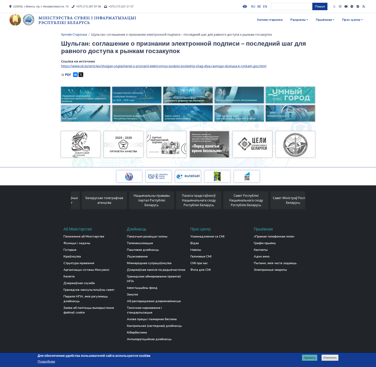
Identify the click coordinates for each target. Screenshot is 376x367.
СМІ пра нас (199, 263)
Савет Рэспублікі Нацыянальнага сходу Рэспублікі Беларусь (235, 200)
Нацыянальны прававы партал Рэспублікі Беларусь (141, 200)
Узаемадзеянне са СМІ (207, 236)
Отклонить (330, 357)
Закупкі (132, 294)
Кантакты (261, 250)
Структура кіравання (78, 263)
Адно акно (261, 256)
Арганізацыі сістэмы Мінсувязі (86, 270)
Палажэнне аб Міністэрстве (83, 236)
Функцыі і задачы (76, 243)
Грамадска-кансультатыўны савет (88, 290)
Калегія (69, 276)
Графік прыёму (265, 243)
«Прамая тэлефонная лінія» (274, 236)
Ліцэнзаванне (137, 256)
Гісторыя (69, 250)
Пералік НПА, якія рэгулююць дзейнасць (85, 298)
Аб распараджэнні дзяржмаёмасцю (154, 301)
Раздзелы (298, 20)
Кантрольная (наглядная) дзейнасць (154, 326)
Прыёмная (324, 20)
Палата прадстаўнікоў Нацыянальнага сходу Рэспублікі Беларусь (188, 200)
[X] (81, 74)
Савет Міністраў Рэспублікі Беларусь (282, 200)
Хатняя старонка (270, 20)
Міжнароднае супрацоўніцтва (149, 263)
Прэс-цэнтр (351, 20)
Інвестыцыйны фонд (142, 288)
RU (253, 6)
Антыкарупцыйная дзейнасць (149, 339)
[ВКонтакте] (75, 74)
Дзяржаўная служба (79, 283)
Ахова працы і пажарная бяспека (152, 319)
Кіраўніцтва (72, 256)
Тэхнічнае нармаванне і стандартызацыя (144, 310)
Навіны (195, 250)
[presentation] (67, 201)
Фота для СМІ (200, 270)
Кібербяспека (137, 332)
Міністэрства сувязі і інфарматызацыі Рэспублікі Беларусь (87, 20)
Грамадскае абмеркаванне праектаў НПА (154, 278)
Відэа (194, 243)
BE (259, 6)
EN (265, 6)
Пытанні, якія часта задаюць (275, 263)
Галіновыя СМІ (201, 256)
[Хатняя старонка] (24, 20)
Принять (309, 358)
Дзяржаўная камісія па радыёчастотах (156, 270)
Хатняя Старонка (74, 34)
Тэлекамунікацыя (140, 243)
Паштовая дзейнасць (143, 250)
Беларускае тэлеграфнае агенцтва (93, 200)
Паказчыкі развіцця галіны (147, 236)
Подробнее (46, 361)
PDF (68, 74)
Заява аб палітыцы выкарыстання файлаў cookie (88, 310)
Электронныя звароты (270, 270)
